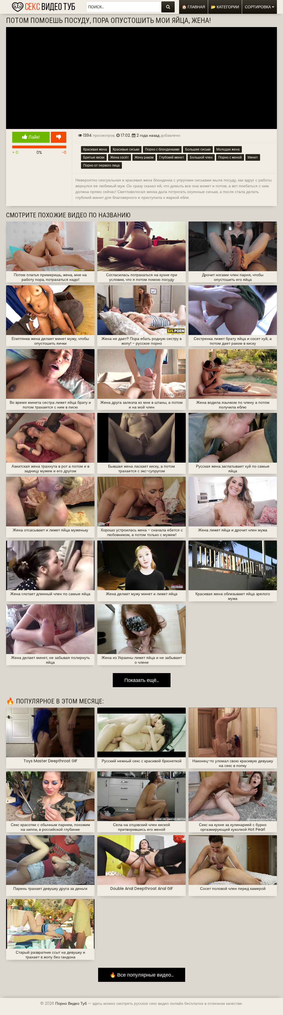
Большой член (201, 157)
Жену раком (144, 157)
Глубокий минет (171, 157)
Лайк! (33, 137)
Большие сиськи (198, 149)
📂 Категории (225, 7)
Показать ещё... (141, 680)
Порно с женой (230, 157)
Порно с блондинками (162, 149)
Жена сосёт (119, 157)
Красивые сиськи (126, 149)
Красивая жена (95, 149)
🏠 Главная (193, 7)
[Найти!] (168, 6)
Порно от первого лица (101, 165)
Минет (253, 157)
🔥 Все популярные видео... (142, 974)
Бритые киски (93, 157)
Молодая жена (228, 149)
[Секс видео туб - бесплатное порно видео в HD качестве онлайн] (43, 5)
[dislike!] (58, 137)
